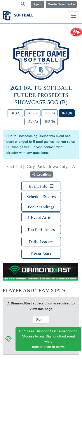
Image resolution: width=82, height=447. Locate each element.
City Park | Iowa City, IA (51, 166)
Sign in (37, 4)
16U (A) (49, 113)
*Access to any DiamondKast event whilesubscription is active (48, 339)
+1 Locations (41, 174)
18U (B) (50, 121)
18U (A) (32, 121)
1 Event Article (41, 217)
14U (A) (15, 113)
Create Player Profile (61, 4)
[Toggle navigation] (73, 15)
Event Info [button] (39, 186)
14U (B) (32, 113)
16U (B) (67, 113)
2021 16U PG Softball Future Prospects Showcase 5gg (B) (41, 95)
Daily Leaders (41, 241)
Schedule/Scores (41, 196)
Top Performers (41, 229)
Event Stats (41, 253)
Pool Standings (41, 206)
